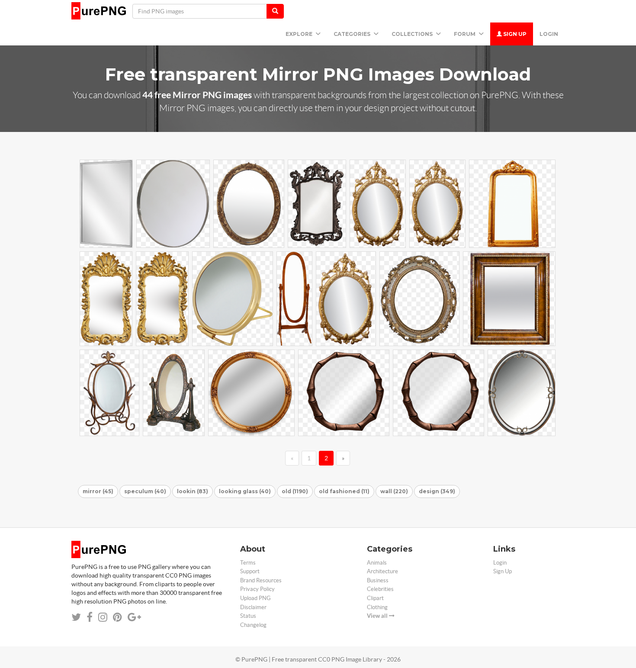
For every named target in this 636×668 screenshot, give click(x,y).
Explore (300, 34)
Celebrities (380, 589)
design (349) (437, 491)
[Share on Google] (134, 617)
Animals (377, 562)
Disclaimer (253, 607)
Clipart (375, 598)
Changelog (253, 625)
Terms (248, 562)
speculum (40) (145, 491)
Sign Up (514, 34)
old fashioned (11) (344, 491)
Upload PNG (255, 598)
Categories (353, 34)
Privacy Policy (257, 589)
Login (549, 34)
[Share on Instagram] (102, 617)
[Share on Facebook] (90, 617)
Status (248, 616)
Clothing (377, 607)
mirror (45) (98, 491)
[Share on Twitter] (76, 617)
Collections (413, 34)
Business (378, 580)
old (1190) (295, 491)
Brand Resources (261, 580)
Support (250, 571)
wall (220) (394, 491)
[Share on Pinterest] (117, 617)
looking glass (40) (245, 491)
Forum (465, 34)
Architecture (382, 571)
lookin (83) (192, 491)
